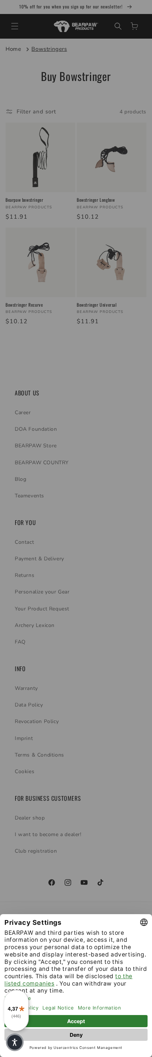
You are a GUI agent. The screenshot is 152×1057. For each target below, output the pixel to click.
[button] (15, 1042)
